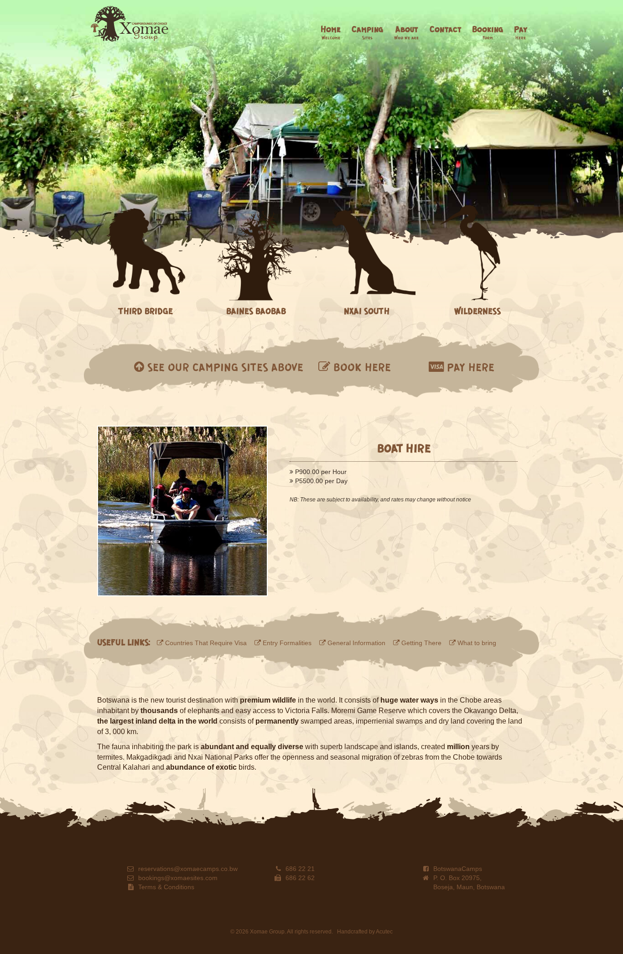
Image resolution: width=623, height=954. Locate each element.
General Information (355, 642)
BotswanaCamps (457, 868)
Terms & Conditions (166, 887)
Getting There (420, 642)
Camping (367, 32)
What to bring (476, 642)
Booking (487, 32)
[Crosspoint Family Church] (129, 23)
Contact (445, 28)
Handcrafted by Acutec (365, 931)
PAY (469, 367)
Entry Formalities (286, 642)
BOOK (360, 367)
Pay (520, 32)
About (406, 32)
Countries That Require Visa (205, 642)
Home (331, 32)
